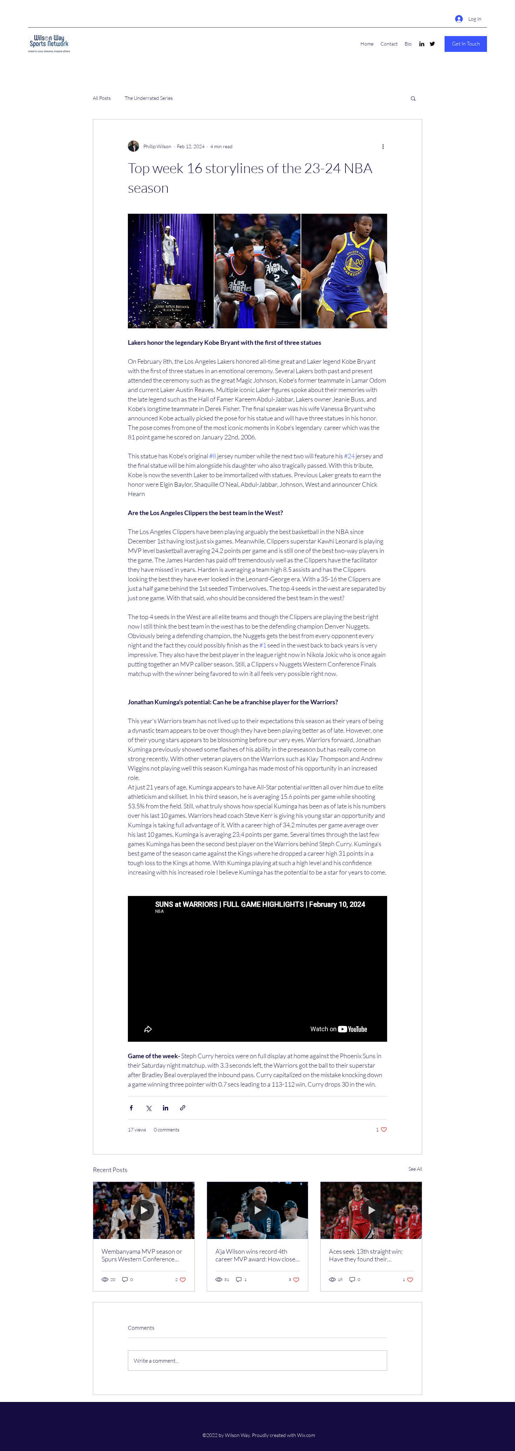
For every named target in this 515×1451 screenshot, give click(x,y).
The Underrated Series (149, 98)
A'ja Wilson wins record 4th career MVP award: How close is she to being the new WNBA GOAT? (255, 1255)
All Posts (102, 98)
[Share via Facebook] (131, 1107)
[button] (466, 44)
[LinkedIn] (421, 43)
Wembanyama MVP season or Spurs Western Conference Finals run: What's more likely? (142, 1255)
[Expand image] (171, 271)
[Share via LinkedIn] (165, 1107)
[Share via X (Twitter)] (148, 1107)
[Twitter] (432, 43)
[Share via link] (182, 1107)
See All (415, 1169)
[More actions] (383, 146)
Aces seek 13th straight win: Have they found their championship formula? (366, 1255)
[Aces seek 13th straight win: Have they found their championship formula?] (371, 1210)
